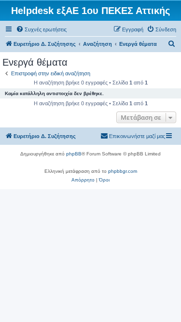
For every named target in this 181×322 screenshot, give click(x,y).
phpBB (74, 153)
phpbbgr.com (122, 171)
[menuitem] (41, 29)
